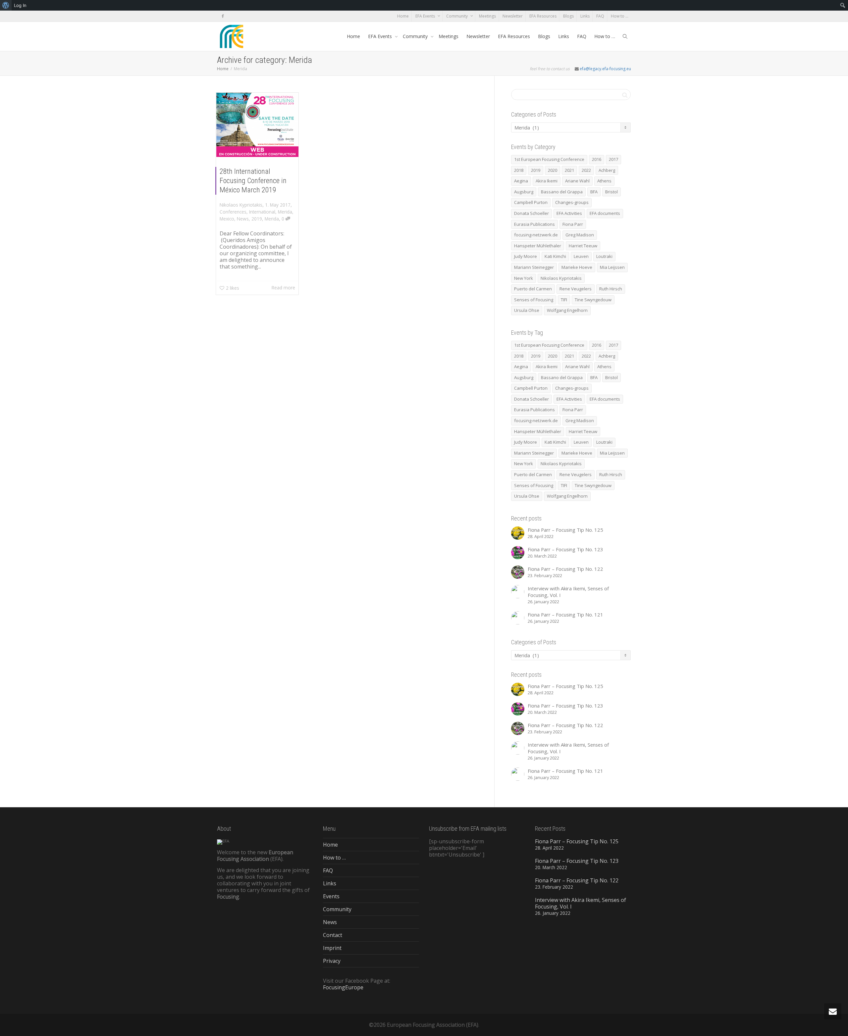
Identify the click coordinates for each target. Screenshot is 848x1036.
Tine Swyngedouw (593, 300)
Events (331, 896)
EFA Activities (569, 213)
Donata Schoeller (531, 213)
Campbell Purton (531, 202)
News (243, 219)
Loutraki (604, 256)
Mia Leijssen (612, 267)
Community (457, 16)
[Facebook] (222, 16)
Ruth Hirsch (610, 289)
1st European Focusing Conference (549, 159)
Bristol (611, 192)
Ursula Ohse (526, 310)
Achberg (607, 170)
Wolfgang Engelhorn (567, 310)
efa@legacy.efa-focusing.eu (605, 69)
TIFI (564, 300)
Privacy (332, 960)
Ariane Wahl (577, 181)
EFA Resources (542, 16)
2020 (552, 170)
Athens (604, 181)
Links (585, 16)
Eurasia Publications (534, 224)
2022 (586, 170)
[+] (257, 125)
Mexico (227, 219)
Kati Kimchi (555, 256)
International (262, 212)
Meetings (487, 16)
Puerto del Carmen (533, 289)
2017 (613, 159)
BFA (594, 192)
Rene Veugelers (575, 289)
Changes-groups (572, 202)
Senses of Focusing (533, 300)
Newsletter (513, 16)
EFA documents (605, 213)
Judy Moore (525, 256)
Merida (285, 212)
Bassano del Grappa (562, 192)
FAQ (600, 16)
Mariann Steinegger (534, 267)
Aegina (521, 181)
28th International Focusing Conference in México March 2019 (253, 180)
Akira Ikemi (546, 181)
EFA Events (425, 16)
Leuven (581, 256)
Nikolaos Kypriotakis (561, 278)
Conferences (233, 212)
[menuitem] (6, 5)
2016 (596, 159)
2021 (569, 170)
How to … (619, 16)
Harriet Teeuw (583, 246)
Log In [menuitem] (20, 5)
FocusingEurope (343, 987)
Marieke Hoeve (576, 267)
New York (523, 278)
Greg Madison (579, 235)
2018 (518, 170)
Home (403, 16)
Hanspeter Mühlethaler (537, 246)
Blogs (568, 16)
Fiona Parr (572, 224)
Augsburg (523, 192)
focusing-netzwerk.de (536, 235)
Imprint (332, 948)
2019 (256, 219)
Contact (332, 935)
